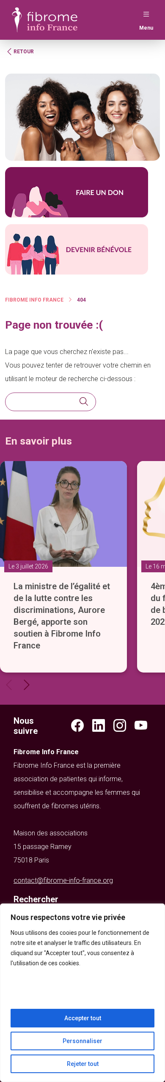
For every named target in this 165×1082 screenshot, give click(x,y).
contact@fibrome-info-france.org (63, 880)
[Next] (27, 684)
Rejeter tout (83, 1063)
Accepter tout (82, 1018)
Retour (24, 52)
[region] (82, 992)
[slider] (82, 562)
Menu (146, 28)
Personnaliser (82, 1041)
